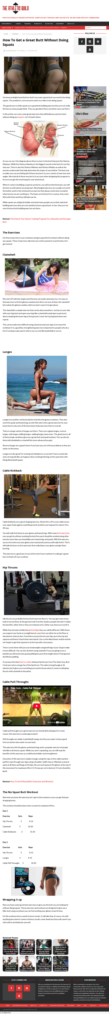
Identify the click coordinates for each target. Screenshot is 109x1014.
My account (103, 1005)
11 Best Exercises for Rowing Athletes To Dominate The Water (89, 102)
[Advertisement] (90, 70)
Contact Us (43, 1005)
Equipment (60, 23)
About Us (70, 23)
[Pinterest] (98, 41)
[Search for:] (95, 27)
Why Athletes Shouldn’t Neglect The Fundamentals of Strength (89, 201)
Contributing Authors (19, 1005)
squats (21, 117)
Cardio (18, 23)
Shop (78, 1005)
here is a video (25, 662)
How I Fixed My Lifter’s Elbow (89, 129)
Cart (85, 1005)
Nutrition (49, 23)
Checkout (93, 1005)
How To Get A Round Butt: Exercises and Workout (31, 781)
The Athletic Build (10, 51)
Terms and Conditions (57, 1005)
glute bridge (33, 630)
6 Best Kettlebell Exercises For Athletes (89, 177)
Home (7, 1005)
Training (27, 23)
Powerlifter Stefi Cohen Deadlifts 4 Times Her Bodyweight (87, 151)
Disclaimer (70, 1005)
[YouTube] (90, 49)
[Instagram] (90, 41)
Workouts (38, 23)
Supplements (6, 23)
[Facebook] (81, 41)
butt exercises (63, 533)
